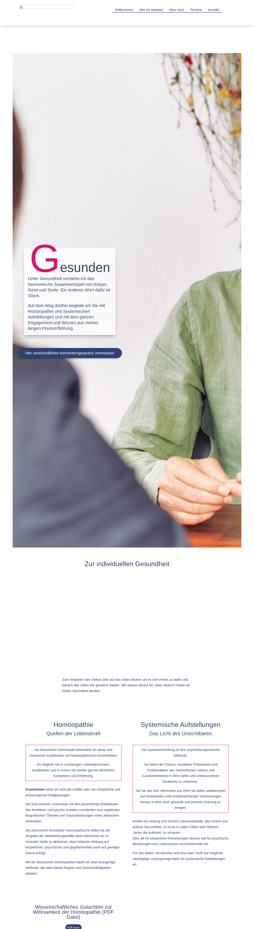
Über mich (176, 10)
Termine (196, 10)
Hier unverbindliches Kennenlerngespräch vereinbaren (69, 353)
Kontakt (213, 10)
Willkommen (124, 10)
